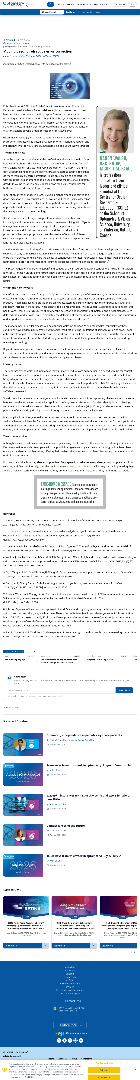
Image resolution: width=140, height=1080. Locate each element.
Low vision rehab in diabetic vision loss (114, 659)
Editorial (70, 973)
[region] (70, 1070)
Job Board (70, 980)
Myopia (97, 12)
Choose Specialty (50, 12)
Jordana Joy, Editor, (75, 740)
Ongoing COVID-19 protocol (63, 659)
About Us (70, 970)
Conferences (83, 4)
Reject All (104, 1070)
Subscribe (122, 690)
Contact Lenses (11, 707)
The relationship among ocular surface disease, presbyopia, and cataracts (21, 661)
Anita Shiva (90, 740)
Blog (96, 4)
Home (51, 1058)
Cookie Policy (31, 1077)
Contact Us (70, 976)
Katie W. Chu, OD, (58, 740)
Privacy (70, 986)
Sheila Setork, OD (58, 830)
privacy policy (58, 696)
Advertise (70, 967)
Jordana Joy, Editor (58, 804)
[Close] (136, 1070)
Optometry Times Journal (16, 43)
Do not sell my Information (70, 990)
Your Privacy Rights (70, 993)
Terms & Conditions (70, 983)
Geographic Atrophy (84, 12)
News (59, 4)
